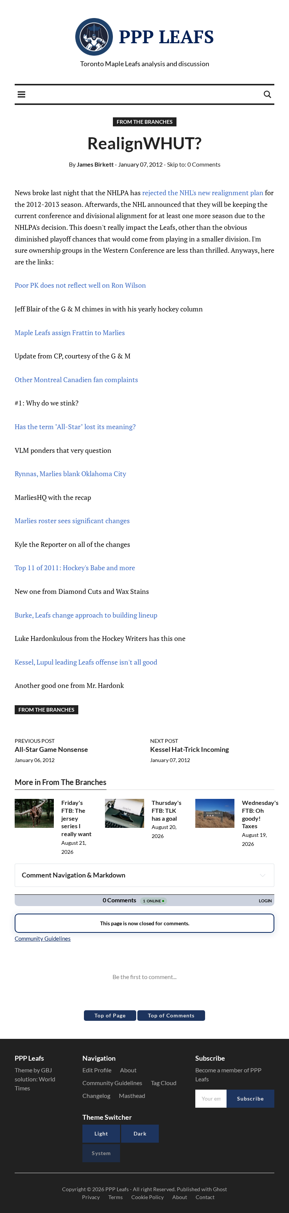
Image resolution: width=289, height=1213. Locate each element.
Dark (140, 1133)
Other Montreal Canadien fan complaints (76, 379)
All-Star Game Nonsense (51, 749)
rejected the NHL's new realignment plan (202, 192)
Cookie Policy (147, 1197)
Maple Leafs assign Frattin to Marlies (70, 332)
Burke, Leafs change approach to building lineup (86, 614)
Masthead (132, 1095)
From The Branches (145, 121)
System (101, 1153)
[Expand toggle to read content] (262, 875)
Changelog (96, 1095)
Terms (115, 1197)
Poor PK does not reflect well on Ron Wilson (80, 285)
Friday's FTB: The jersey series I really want (76, 818)
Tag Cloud (163, 1082)
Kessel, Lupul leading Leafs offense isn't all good (86, 661)
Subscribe (250, 1098)
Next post (164, 741)
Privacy (91, 1197)
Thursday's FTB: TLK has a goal (166, 810)
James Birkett (91, 164)
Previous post (35, 741)
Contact (205, 1197)
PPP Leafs (166, 36)
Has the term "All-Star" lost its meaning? (75, 426)
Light (101, 1133)
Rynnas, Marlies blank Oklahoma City (70, 473)
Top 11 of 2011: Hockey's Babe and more (75, 567)
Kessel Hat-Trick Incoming (189, 749)
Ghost (220, 1189)
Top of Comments (171, 1015)
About (128, 1069)
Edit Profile (96, 1069)
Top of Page (110, 1015)
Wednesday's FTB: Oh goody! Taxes (260, 814)
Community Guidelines (112, 1082)
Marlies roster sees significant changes (72, 520)
